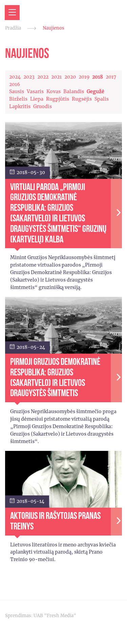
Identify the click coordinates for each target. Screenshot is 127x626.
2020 (70, 77)
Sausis (16, 91)
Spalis (101, 99)
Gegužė (95, 91)
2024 (15, 77)
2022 (42, 77)
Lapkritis (19, 106)
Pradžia (13, 28)
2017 (111, 77)
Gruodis (42, 106)
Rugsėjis (82, 99)
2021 (56, 77)
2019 (84, 77)
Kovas (53, 91)
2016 (14, 84)
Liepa (36, 99)
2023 (29, 77)
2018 (97, 77)
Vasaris (35, 91)
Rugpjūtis (57, 99)
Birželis (18, 99)
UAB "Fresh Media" (55, 616)
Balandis (73, 91)
